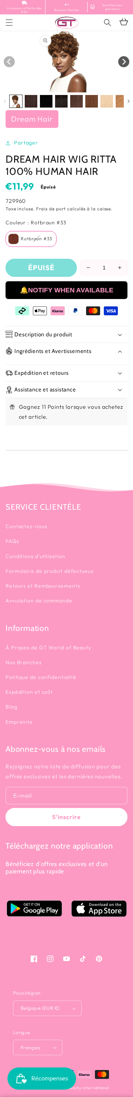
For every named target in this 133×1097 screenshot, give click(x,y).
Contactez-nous (26, 526)
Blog (11, 706)
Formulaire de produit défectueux (50, 571)
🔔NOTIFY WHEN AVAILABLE (66, 290)
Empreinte (19, 722)
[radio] (31, 239)
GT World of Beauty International (75, 1087)
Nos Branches (24, 662)
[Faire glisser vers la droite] (123, 61)
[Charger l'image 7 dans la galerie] (106, 101)
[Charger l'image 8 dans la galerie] (122, 101)
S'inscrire (66, 817)
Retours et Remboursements (43, 586)
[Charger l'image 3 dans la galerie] (46, 101)
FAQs (12, 541)
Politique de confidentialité (41, 677)
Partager (26, 142)
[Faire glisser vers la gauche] (9, 61)
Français (30, 1047)
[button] (107, 22)
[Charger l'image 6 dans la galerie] (91, 101)
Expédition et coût (29, 692)
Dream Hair (32, 118)
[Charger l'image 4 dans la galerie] (61, 101)
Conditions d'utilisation (35, 556)
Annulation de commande (39, 600)
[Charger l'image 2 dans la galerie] (31, 101)
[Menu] (9, 22)
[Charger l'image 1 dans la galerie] (16, 101)
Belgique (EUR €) (40, 1008)
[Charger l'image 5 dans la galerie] (76, 101)
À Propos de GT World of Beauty (48, 647)
